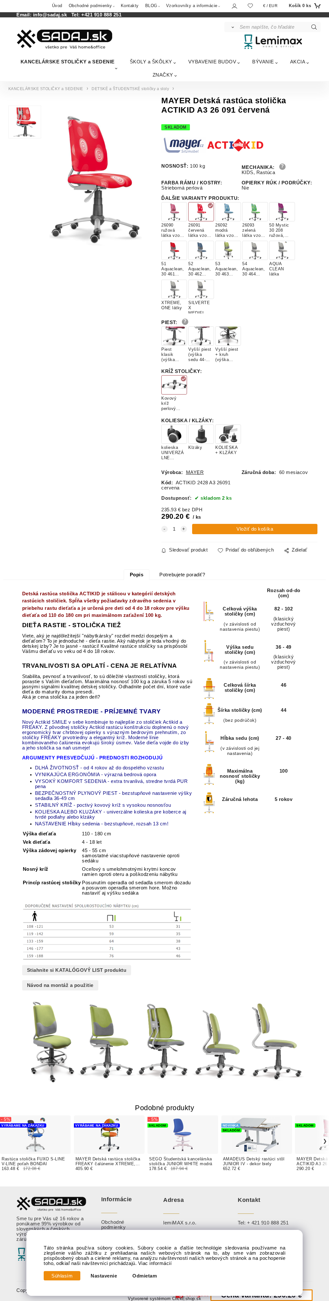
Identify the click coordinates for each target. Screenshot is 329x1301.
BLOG (151, 5)
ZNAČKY (163, 75)
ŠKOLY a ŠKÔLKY (151, 61)
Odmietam (144, 1275)
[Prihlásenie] (234, 6)
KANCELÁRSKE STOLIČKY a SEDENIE (68, 61)
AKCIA (298, 61)
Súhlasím (62, 1275)
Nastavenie (104, 1275)
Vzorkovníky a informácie (192, 5)
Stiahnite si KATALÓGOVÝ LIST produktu (77, 970)
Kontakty (130, 5)
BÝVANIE (263, 61)
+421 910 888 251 (101, 14)
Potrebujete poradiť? (182, 574)
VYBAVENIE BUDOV (212, 61)
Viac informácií (155, 1263)
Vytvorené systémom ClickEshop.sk (164, 1298)
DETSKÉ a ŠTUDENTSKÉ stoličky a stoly (130, 89)
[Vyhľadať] (231, 27)
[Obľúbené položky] (250, 6)
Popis (137, 574)
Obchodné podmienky (90, 5)
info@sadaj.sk (51, 14)
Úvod (57, 5)
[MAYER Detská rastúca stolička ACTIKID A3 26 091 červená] (94, 177)
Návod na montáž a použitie (60, 985)
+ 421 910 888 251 (268, 1222)
